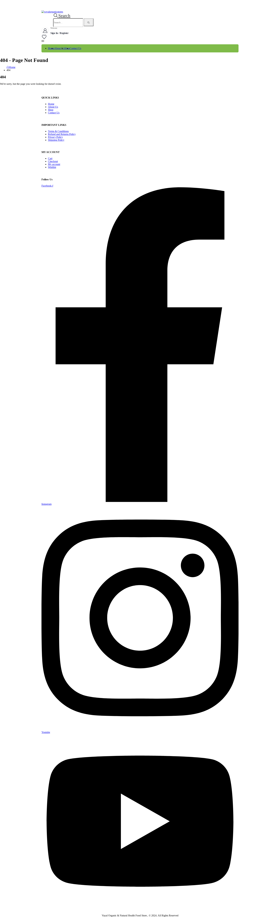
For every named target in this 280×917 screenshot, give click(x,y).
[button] (61, 15)
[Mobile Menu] (43, 8)
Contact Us (75, 48)
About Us (59, 48)
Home (51, 48)
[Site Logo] (52, 11)
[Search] (88, 22)
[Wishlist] (44, 37)
